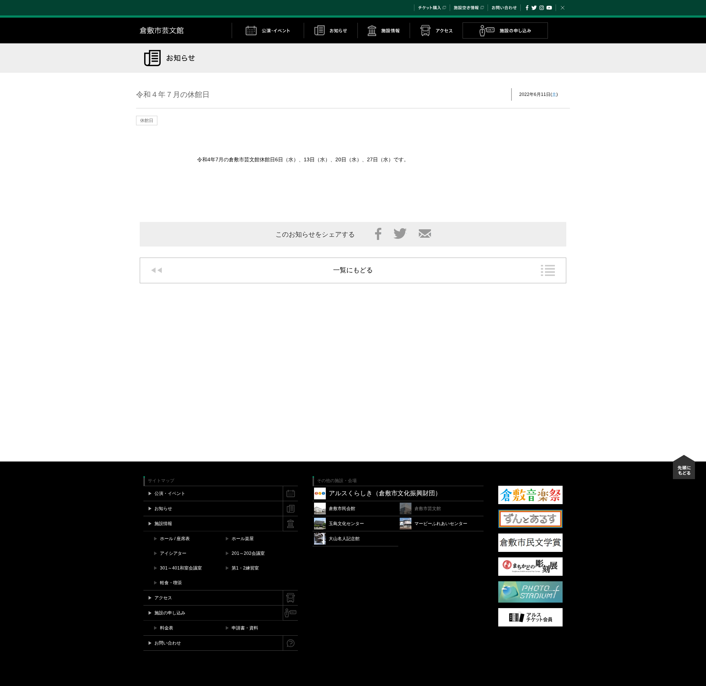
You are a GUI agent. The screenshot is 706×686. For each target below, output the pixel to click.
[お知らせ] (330, 30)
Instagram (541, 7)
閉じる (562, 7)
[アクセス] (436, 30)
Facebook (527, 7)
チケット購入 (432, 7)
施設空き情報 (469, 7)
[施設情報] (383, 30)
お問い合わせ (504, 7)
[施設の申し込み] (505, 30)
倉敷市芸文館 (186, 30)
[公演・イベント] (268, 30)
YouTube (549, 7)
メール (425, 233)
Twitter (534, 7)
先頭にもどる (684, 467)
